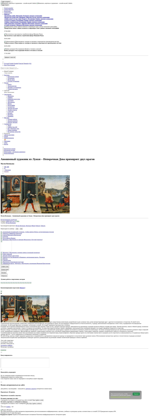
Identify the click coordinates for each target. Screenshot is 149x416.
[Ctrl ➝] (20, 252)
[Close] (17, 68)
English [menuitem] (11, 63)
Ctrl (17, 228)
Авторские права (61, 414)
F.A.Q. (8, 413)
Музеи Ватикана (11, 223)
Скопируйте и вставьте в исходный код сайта (14, 400)
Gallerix (8, 406)
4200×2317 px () (12, 221)
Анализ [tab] (6, 171)
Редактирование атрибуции (9, 219)
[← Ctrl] (22, 239)
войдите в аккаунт (31, 388)
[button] (8, 8)
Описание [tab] (7, 170)
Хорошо (136, 394)
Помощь (3, 413)
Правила (15, 414)
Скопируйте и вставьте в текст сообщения (13, 403)
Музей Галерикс (9, 72)
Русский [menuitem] (6, 63)
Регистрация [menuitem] (11, 65)
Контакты (18, 413)
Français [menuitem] (21, 63)
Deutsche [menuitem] (26, 63)
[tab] (6, 167)
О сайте (12, 413)
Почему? (22, 288)
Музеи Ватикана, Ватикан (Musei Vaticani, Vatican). (30, 225)
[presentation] (76, 173)
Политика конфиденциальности (46, 414)
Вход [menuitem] (5, 65)
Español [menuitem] (16, 63)
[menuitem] (30, 63)
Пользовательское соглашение (27, 414)
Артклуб (9, 91)
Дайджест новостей (10, 57)
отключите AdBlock (6, 345)
